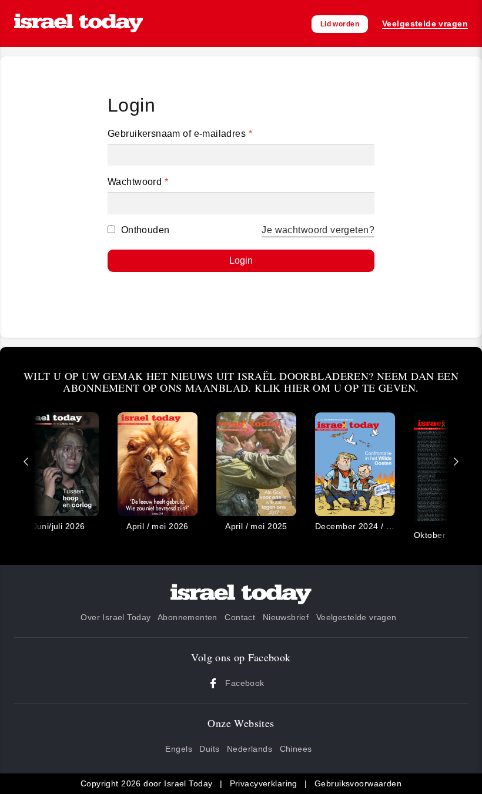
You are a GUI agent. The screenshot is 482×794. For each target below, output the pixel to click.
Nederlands (249, 748)
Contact (240, 617)
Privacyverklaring (263, 783)
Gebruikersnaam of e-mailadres (180, 134)
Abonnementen (187, 617)
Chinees (296, 748)
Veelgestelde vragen (356, 617)
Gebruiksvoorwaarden (357, 783)
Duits (209, 748)
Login (241, 260)
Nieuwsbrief (286, 617)
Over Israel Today (115, 617)
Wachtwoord (138, 182)
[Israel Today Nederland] (78, 24)
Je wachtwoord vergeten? (318, 230)
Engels (178, 748)
